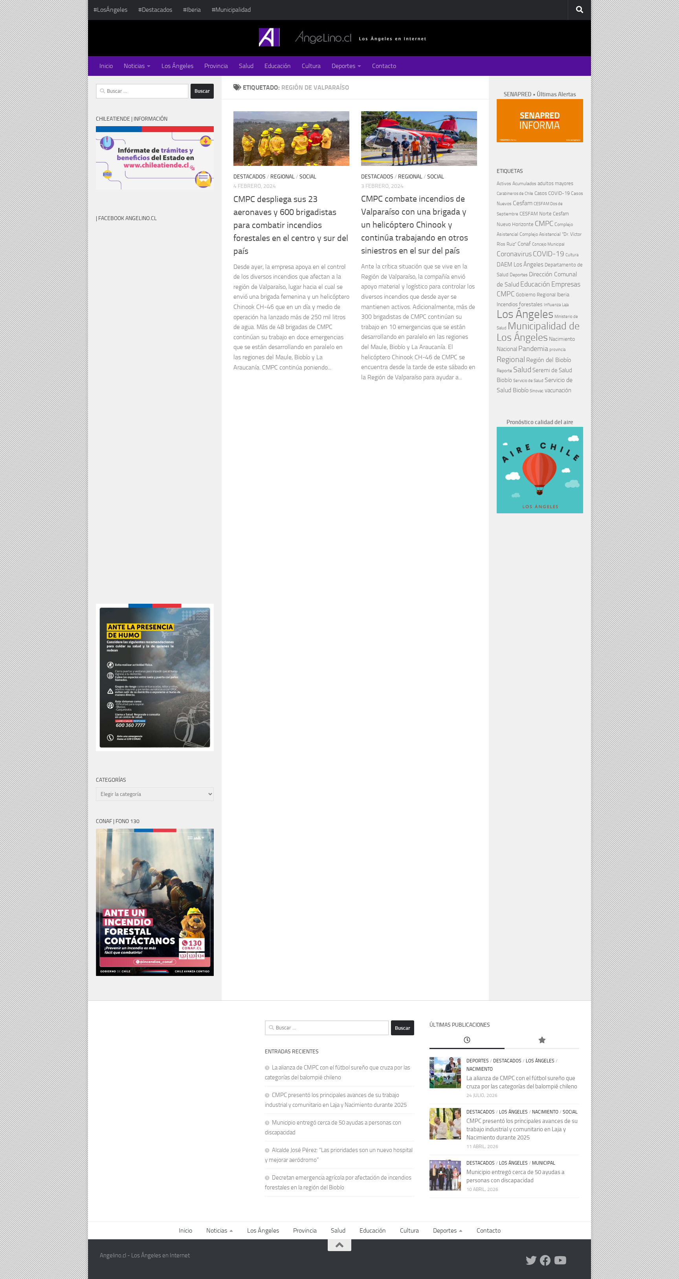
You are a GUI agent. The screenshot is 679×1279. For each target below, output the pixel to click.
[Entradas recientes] (466, 1040)
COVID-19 (548, 253)
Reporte (504, 370)
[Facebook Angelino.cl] (545, 1260)
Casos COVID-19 (552, 193)
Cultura (311, 66)
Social (307, 176)
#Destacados (155, 9)
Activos (504, 183)
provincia (557, 349)
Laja (565, 304)
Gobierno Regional (536, 295)
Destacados (249, 176)
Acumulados (524, 183)
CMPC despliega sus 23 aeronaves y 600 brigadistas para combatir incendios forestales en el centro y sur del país (290, 225)
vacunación (558, 390)
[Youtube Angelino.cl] (559, 1260)
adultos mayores (555, 183)
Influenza (552, 304)
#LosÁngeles (110, 9)
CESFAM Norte (535, 213)
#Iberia (192, 9)
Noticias (134, 66)
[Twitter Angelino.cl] (531, 1260)
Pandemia (533, 348)
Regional (282, 176)
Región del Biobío (548, 360)
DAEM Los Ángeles (520, 264)
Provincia (216, 66)
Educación (277, 66)
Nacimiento (562, 339)
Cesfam (522, 203)
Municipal (543, 1163)
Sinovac (536, 390)
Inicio (106, 66)
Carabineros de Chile (515, 193)
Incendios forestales (520, 304)
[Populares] (542, 1040)
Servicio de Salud (528, 380)
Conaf (524, 244)
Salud (246, 66)
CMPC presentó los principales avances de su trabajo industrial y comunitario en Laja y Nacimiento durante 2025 (522, 1129)
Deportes (343, 66)
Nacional (507, 349)
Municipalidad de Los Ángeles (538, 332)
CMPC (544, 223)
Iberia (563, 294)
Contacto (384, 66)
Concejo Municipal (548, 244)
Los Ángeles (177, 66)
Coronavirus (514, 254)
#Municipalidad (231, 9)
